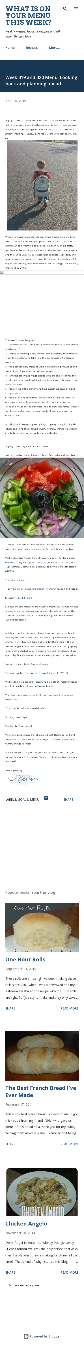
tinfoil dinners (24, 597)
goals (23, 799)
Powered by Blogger (45, 1336)
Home (10, 47)
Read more (69, 1008)
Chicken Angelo (26, 1223)
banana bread (37, 549)
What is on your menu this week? (28, 15)
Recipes (32, 47)
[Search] (65, 8)
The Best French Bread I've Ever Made (40, 1091)
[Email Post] (46, 799)
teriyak (9, 562)
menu (34, 799)
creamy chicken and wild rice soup (34, 695)
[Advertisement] (42, 847)
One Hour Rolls (25, 959)
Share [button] (68, 799)
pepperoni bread (33, 681)
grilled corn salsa (37, 562)
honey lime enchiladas (35, 455)
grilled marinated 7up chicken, (29, 588)
